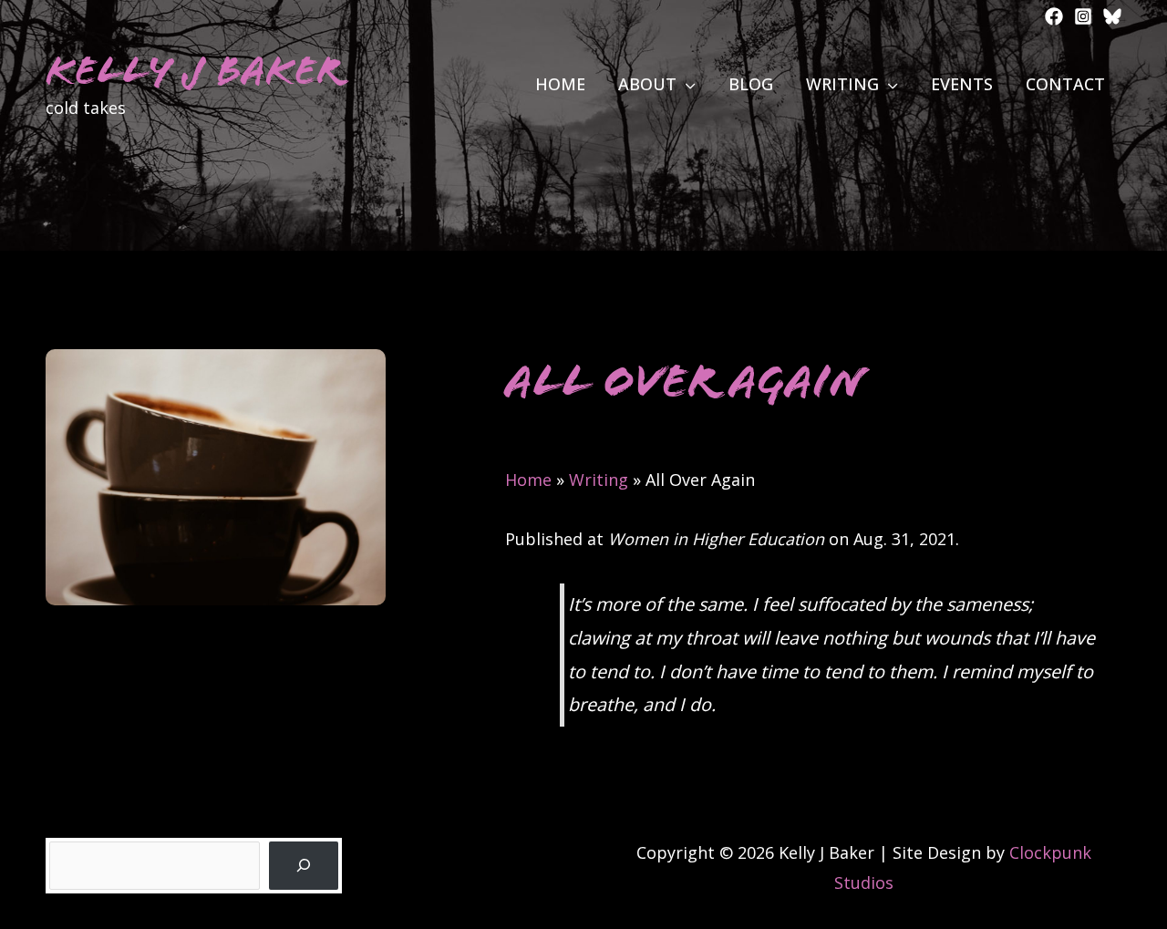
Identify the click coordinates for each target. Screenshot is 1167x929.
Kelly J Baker (194, 70)
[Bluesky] (1112, 16)
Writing (598, 479)
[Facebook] (1054, 16)
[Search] (303, 865)
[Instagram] (1083, 16)
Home (528, 479)
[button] (686, 84)
